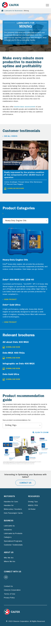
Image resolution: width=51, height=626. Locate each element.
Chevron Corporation (12, 590)
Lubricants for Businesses (14, 11)
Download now (13, 347)
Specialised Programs (13, 541)
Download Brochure (15, 188)
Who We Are (8, 558)
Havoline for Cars (11, 502)
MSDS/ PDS (33, 505)
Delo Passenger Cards (13, 513)
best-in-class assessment (24, 107)
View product (10, 299)
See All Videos (10, 136)
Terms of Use (9, 594)
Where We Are (9, 562)
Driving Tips (33, 502)
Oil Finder (32, 509)
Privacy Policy (9, 598)
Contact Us (25, 483)
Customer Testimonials (13, 545)
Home (2, 11)
